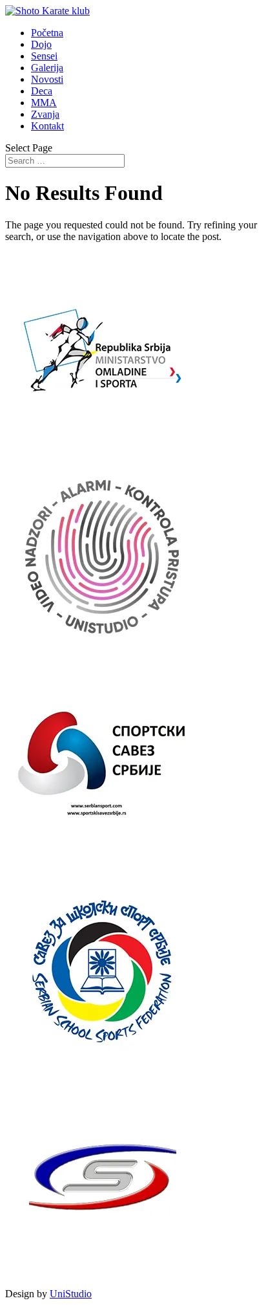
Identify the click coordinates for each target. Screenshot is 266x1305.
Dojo (41, 44)
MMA (44, 102)
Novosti (47, 79)
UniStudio (71, 1293)
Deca (41, 90)
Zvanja (45, 114)
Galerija (47, 67)
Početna (47, 32)
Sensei (44, 55)
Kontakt (47, 125)
